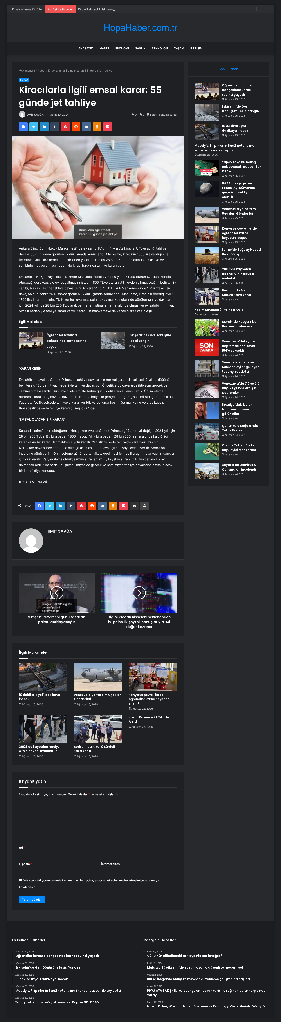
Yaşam (179, 48)
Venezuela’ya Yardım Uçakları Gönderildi (98, 697)
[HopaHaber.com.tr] (140, 27)
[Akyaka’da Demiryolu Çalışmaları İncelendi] (207, 471)
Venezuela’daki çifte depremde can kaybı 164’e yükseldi (238, 346)
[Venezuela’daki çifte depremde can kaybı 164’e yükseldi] (207, 347)
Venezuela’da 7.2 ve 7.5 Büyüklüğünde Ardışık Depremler (240, 388)
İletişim (196, 48)
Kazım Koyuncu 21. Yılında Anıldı (149, 719)
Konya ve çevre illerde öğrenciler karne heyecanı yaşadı (149, 699)
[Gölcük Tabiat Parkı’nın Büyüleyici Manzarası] (207, 451)
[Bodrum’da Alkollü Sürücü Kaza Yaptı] (98, 729)
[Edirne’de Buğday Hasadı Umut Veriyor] (207, 255)
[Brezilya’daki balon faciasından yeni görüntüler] (207, 410)
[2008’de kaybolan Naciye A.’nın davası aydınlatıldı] (43, 729)
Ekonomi (122, 48)
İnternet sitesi (111, 864)
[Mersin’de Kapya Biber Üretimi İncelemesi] (207, 327)
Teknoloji (160, 48)
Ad (22, 847)
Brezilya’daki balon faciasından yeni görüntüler (237, 409)
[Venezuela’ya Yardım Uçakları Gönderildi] (98, 676)
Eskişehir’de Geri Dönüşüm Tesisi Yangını (241, 108)
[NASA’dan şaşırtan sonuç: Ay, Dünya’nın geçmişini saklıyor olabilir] (207, 189)
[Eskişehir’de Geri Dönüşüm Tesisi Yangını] (113, 340)
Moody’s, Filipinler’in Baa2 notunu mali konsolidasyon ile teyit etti (225, 147)
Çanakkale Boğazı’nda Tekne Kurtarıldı (240, 428)
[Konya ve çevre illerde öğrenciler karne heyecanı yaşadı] (153, 676)
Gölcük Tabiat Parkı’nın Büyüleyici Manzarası (240, 447)
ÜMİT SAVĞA (35, 114)
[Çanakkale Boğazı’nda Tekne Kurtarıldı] (207, 431)
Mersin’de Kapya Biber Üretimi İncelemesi (240, 323)
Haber (104, 48)
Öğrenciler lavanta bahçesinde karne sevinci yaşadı (67, 341)
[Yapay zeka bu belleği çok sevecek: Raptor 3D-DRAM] (207, 168)
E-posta (25, 864)
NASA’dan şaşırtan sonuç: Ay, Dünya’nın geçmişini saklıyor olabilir (238, 190)
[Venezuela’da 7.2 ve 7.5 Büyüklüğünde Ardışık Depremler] (207, 389)
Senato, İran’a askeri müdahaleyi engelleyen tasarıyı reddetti (240, 367)
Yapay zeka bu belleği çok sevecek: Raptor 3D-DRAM (241, 166)
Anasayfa (86, 48)
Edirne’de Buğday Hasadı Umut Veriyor (242, 251)
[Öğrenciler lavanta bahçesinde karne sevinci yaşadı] (31, 340)
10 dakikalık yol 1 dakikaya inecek (100, 9)
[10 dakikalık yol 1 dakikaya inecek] (43, 676)
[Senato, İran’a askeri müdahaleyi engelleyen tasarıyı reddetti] (207, 368)
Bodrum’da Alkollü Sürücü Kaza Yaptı (94, 749)
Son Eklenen (228, 69)
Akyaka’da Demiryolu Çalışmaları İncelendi (239, 467)
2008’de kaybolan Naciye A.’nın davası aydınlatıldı (39, 749)
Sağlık (140, 48)
